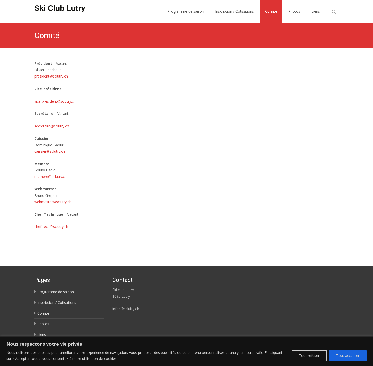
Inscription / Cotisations (234, 11)
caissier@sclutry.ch (49, 151)
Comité (271, 11)
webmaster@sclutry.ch (52, 201)
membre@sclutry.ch (50, 176)
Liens (315, 11)
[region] (186, 351)
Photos (294, 11)
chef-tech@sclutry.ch (51, 226)
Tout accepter (347, 355)
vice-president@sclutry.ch (55, 101)
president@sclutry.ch (51, 76)
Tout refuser (309, 355)
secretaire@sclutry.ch (51, 126)
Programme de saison (185, 11)
